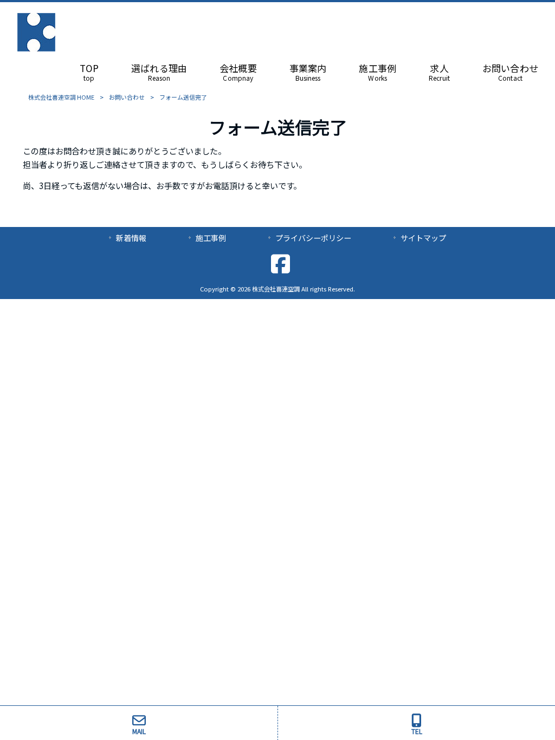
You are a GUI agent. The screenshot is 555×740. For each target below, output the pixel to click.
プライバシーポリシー (313, 237)
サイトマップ (423, 237)
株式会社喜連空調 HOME (61, 97)
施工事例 (211, 237)
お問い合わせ (127, 97)
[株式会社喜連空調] (36, 48)
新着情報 (131, 237)
